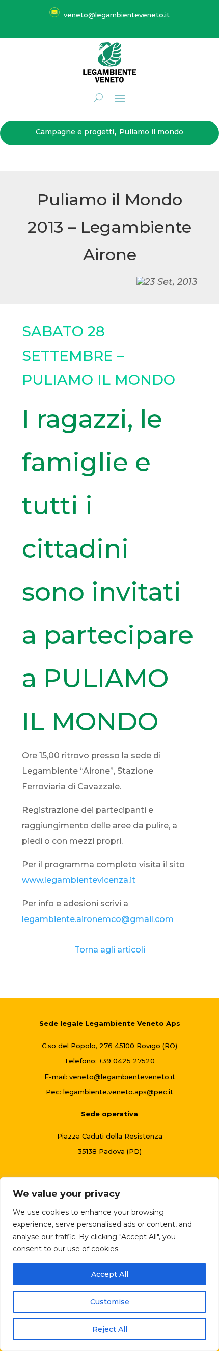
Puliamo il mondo (151, 131)
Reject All (109, 1329)
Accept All (109, 1274)
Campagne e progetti (75, 131)
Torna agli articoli (109, 950)
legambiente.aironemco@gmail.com (98, 919)
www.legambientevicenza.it (78, 880)
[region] (109, 1264)
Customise (109, 1301)
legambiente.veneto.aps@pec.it (118, 1092)
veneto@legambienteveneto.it (122, 1076)
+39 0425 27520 (127, 1061)
